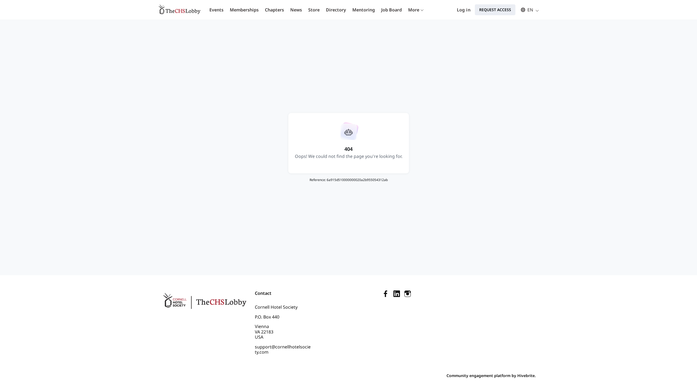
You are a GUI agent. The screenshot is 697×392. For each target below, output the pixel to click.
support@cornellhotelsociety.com (283, 349)
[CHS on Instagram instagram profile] (407, 293)
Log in (463, 10)
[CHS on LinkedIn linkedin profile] (396, 293)
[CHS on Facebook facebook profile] (386, 293)
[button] (527, 10)
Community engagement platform (478, 375)
